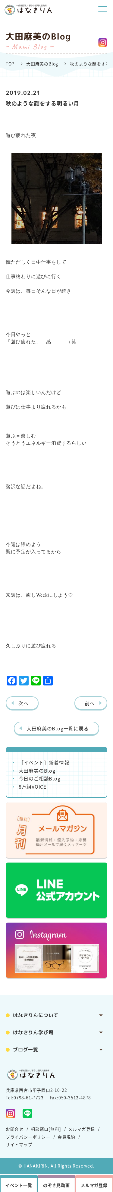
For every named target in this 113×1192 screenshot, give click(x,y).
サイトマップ (19, 1144)
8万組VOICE (32, 786)
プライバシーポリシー (28, 1137)
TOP (10, 64)
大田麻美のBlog (42, 64)
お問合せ (15, 1129)
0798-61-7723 (29, 1098)
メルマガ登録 (81, 1129)
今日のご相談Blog (40, 778)
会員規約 (66, 1137)
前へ (90, 703)
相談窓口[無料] (46, 1129)
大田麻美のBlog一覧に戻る (58, 728)
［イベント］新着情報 (44, 762)
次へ (23, 703)
